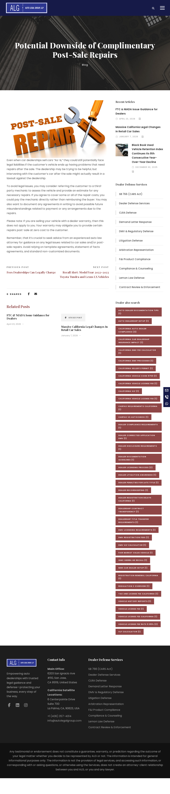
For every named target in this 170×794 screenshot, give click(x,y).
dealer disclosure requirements (137, 447)
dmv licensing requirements (137, 530)
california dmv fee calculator (137, 352)
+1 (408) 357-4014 (59, 716)
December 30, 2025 (146, 167)
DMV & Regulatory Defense (136, 231)
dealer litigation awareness (137, 475)
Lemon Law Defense (131, 278)
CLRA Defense (127, 212)
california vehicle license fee (137, 383)
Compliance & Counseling (136, 268)
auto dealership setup (133, 321)
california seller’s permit (135, 368)
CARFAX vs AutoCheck (133, 417)
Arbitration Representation (136, 250)
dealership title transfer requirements (133, 521)
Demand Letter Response (135, 222)
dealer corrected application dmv (136, 437)
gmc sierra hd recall (132, 560)
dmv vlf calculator (132, 545)
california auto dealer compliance (132, 330)
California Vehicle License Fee (137, 398)
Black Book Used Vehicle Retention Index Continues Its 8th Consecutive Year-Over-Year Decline (147, 153)
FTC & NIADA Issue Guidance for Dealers (28, 316)
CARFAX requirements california (137, 408)
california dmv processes (135, 360)
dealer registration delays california (134, 499)
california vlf (128, 391)
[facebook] (9, 705)
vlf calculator (129, 631)
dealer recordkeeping (133, 490)
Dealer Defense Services (134, 203)
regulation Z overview (134, 586)
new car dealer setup (133, 567)
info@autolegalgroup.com (64, 721)
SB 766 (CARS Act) (130, 194)
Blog (85, 64)
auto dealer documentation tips (138, 312)
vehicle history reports (134, 601)
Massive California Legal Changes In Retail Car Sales (84, 328)
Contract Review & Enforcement (139, 287)
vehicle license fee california (137, 616)
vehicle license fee (131, 609)
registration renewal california (138, 577)
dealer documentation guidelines (132, 458)
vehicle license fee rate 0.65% (138, 624)
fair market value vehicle (135, 552)
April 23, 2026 (14, 324)
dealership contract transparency (131, 510)
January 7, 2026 (69, 335)
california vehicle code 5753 (137, 375)
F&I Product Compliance (134, 259)
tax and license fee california (138, 593)
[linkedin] (17, 705)
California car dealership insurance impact (133, 341)
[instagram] (25, 705)
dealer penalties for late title (138, 482)
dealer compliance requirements (138, 426)
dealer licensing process (135, 467)
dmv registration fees (133, 537)
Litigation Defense (131, 240)
